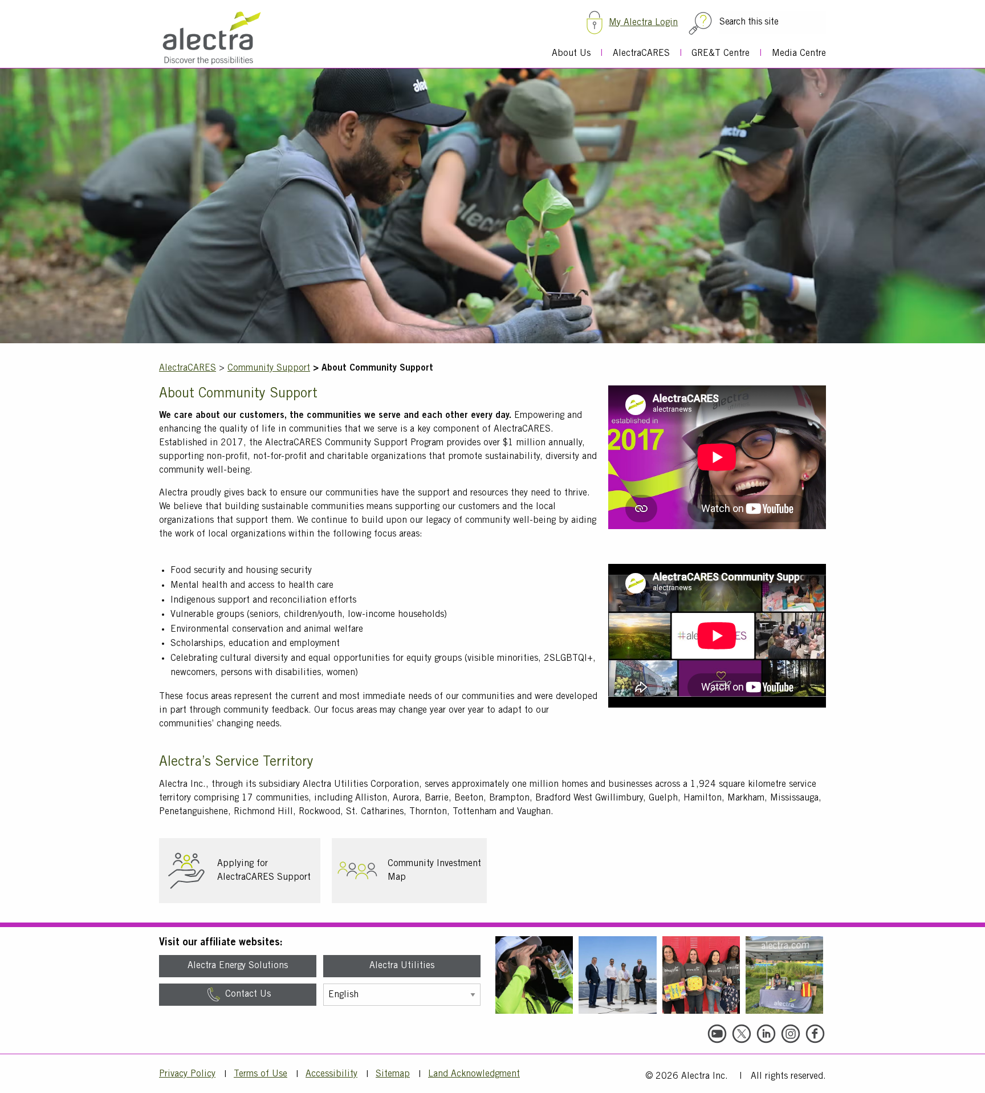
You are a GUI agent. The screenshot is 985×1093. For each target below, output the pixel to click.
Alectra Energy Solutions (238, 965)
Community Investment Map (434, 870)
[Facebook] (815, 1034)
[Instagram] (790, 1034)
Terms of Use (260, 1074)
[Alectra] (214, 38)
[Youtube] (717, 1034)
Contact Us (246, 994)
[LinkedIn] (766, 1034)
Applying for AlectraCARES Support (264, 870)
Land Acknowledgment (474, 1074)
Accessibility (331, 1074)
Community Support (268, 368)
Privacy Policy (187, 1074)
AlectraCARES (641, 53)
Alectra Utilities (401, 965)
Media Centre (799, 53)
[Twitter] (741, 1034)
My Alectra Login (643, 22)
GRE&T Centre (720, 53)
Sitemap (393, 1074)
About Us (571, 53)
